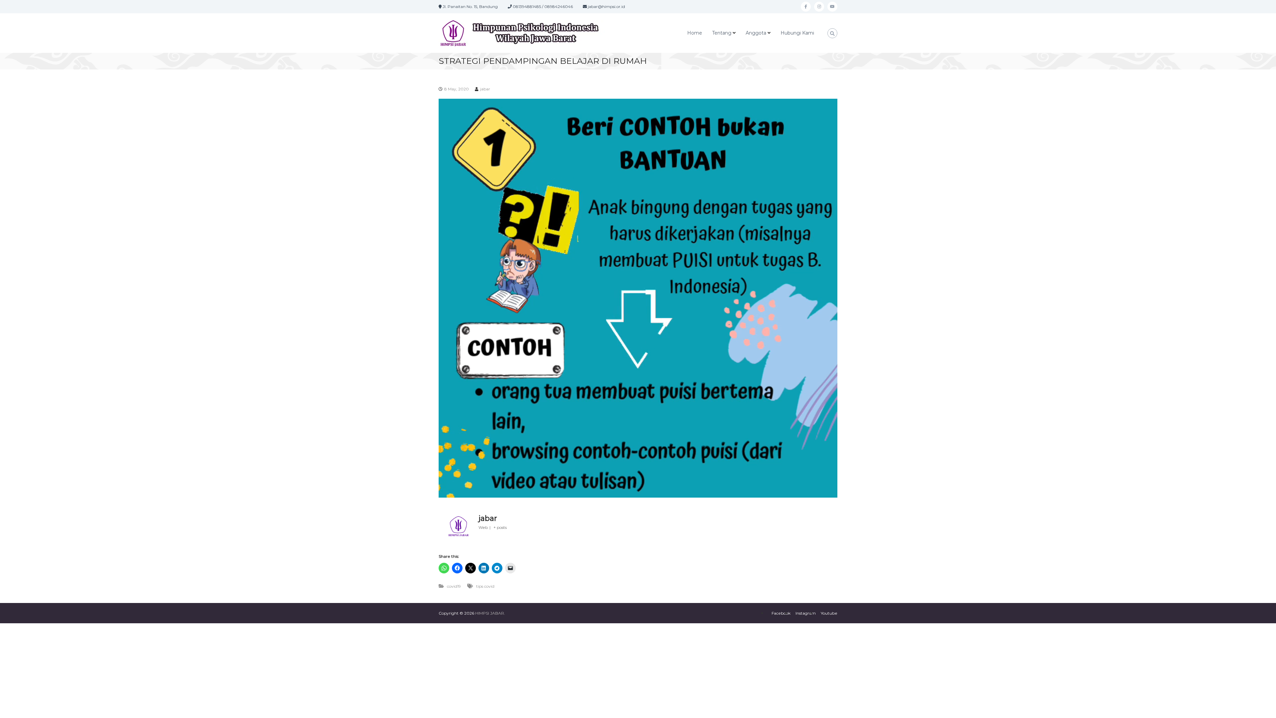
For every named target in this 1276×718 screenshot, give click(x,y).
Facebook (781, 613)
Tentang (721, 33)
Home (694, 33)
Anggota (756, 33)
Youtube (829, 613)
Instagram (806, 613)
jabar (485, 88)
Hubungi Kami (797, 33)
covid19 (454, 586)
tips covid (485, 586)
